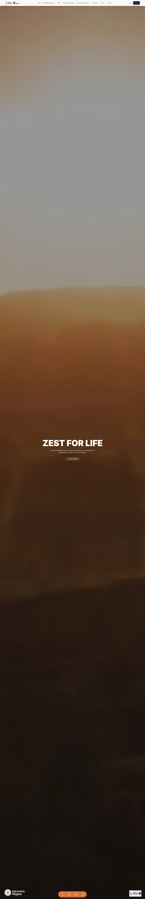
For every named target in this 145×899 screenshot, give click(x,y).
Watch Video (73, 458)
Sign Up (136, 3)
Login (130, 3)
